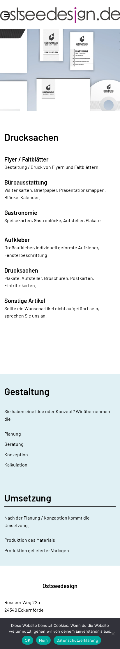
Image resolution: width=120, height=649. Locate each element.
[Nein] (113, 633)
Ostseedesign (60, 585)
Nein (43, 640)
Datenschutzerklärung (77, 640)
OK (27, 640)
